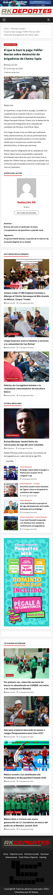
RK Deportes (10, 448)
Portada (37, 483)
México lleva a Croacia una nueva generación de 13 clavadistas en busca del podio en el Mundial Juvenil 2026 (26, 822)
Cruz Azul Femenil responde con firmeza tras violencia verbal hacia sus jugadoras (11, 523)
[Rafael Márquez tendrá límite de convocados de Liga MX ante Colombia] (26, 423)
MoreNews (20, 892)
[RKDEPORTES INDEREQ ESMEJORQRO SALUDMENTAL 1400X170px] (26, 3)
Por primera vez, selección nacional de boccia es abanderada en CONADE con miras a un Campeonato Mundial (26, 685)
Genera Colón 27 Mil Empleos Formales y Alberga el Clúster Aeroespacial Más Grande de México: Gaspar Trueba (26, 296)
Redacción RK (11, 65)
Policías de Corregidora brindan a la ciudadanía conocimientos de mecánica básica (24, 388)
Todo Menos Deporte (28, 857)
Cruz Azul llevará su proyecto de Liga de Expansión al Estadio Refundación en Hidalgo (11, 506)
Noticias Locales (10, 45)
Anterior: (23, 226)
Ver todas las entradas (26, 212)
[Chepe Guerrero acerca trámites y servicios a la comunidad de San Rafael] (26, 322)
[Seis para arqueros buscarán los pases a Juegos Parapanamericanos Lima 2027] (26, 711)
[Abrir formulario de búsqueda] (49, 19)
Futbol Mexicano (13, 435)
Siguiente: (26, 238)
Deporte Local (16, 854)
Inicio (5, 854)
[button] (4, 20)
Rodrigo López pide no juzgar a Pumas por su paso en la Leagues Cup (11, 473)
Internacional (11, 857)
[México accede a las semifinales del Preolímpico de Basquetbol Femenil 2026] (26, 756)
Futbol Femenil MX (27, 517)
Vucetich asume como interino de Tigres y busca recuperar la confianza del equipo (11, 490)
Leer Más (11, 461)
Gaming (42, 857)
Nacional (10, 675)
